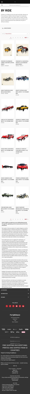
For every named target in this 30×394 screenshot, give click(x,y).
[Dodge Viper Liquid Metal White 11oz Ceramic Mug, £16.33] (7, 137)
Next (26, 37)
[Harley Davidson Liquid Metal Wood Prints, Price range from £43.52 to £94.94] (7, 79)
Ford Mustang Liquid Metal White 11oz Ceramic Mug (7, 209)
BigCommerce (17, 341)
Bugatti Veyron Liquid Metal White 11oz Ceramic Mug (22, 92)
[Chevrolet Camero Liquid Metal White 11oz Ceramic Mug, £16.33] (22, 108)
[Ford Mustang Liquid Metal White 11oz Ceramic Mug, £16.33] (7, 196)
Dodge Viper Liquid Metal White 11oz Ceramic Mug (7, 149)
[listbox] (16, 34)
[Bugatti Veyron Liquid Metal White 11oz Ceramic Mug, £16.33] (22, 79)
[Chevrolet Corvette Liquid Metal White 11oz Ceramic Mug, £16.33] (22, 137)
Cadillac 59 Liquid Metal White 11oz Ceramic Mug (7, 120)
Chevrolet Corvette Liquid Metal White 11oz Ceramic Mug (22, 150)
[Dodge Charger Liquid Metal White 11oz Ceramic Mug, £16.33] (7, 166)
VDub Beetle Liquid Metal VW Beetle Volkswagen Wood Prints (22, 63)
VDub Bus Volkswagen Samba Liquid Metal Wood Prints (7, 63)
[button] (15, 28)
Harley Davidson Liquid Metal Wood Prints (7, 91)
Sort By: (3, 33)
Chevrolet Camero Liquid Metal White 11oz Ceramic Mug (22, 121)
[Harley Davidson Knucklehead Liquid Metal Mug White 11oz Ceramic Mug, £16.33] (22, 196)
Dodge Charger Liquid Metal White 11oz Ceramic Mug (7, 179)
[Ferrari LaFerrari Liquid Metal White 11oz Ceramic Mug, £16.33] (22, 166)
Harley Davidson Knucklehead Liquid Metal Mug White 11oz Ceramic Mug (22, 210)
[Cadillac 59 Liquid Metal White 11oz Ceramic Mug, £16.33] (7, 108)
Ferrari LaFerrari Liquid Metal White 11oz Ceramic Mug (22, 179)
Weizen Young (17, 343)
